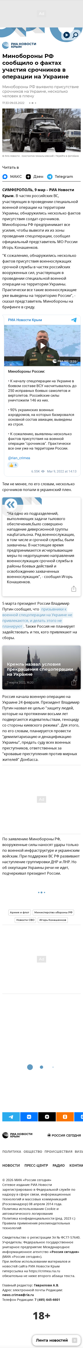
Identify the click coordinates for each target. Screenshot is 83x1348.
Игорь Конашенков (52, 920)
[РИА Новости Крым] (19, 45)
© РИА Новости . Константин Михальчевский (27, 156)
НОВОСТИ (11, 1166)
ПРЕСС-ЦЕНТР (36, 1166)
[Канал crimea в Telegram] (11, 1116)
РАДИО (59, 1166)
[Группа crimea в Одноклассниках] (65, 1116)
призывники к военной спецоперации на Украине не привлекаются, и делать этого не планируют (37, 618)
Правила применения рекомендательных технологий (36, 1226)
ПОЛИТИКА (11, 1152)
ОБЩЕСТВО (33, 1152)
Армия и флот (19, 912)
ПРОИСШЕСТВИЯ (58, 1152)
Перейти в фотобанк (67, 156)
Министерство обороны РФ (53, 912)
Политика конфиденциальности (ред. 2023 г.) (38, 1218)
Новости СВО (25, 920)
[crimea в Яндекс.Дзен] (47, 1116)
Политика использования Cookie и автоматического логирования (30, 1212)
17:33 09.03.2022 (13, 103)
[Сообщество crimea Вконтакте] (29, 1116)
